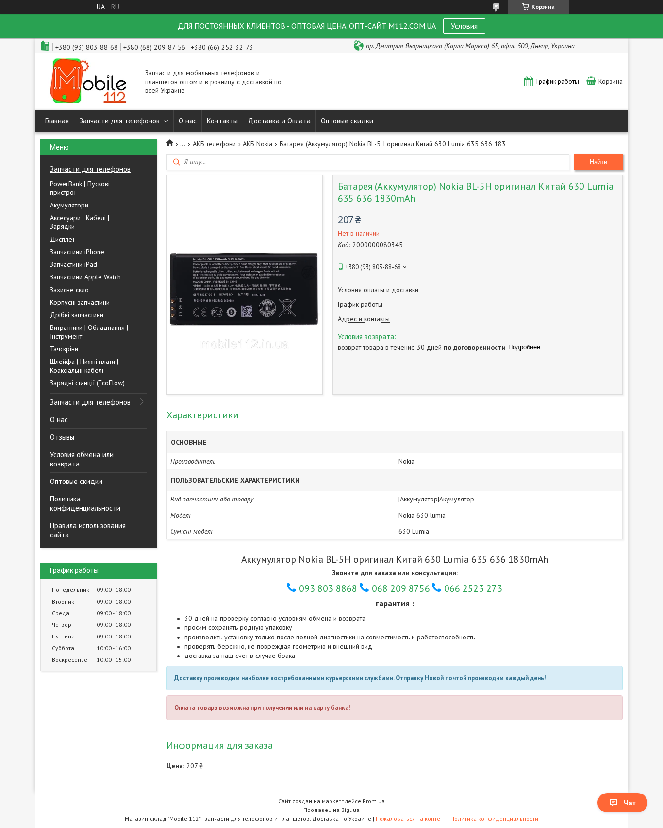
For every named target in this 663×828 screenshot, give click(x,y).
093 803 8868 (328, 588)
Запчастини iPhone (77, 251)
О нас (188, 120)
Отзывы (62, 437)
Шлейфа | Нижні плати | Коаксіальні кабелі (84, 366)
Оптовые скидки (347, 120)
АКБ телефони (214, 143)
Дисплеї (62, 239)
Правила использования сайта (88, 530)
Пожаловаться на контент (411, 818)
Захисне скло (69, 289)
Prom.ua (374, 801)
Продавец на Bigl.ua (331, 809)
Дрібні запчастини (76, 314)
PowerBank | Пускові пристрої (80, 188)
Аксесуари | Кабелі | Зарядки (79, 222)
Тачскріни (64, 349)
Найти (598, 162)
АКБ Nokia (257, 143)
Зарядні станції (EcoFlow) (87, 383)
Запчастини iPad (73, 264)
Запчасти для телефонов (119, 120)
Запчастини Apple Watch (85, 277)
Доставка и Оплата (279, 120)
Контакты (222, 120)
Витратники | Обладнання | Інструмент (89, 332)
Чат (630, 803)
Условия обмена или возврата (82, 459)
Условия (464, 26)
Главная (57, 120)
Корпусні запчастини (80, 302)
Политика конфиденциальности (85, 503)
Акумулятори (69, 205)
